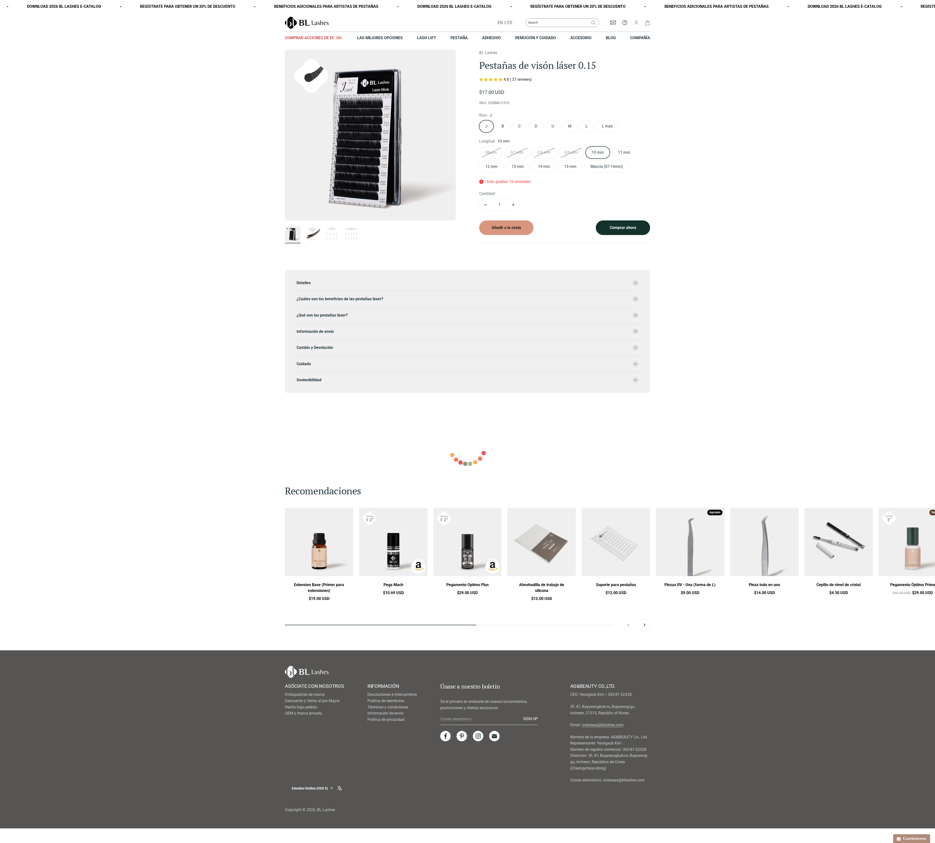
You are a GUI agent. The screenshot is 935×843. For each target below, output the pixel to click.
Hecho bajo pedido (301, 707)
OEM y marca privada (303, 713)
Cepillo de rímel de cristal (838, 584)
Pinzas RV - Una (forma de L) (690, 584)
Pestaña (459, 38)
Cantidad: (487, 193)
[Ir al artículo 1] (292, 234)
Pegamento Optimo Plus (467, 584)
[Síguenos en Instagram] (478, 736)
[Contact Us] (625, 23)
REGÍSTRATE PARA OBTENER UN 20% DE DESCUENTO (117, 6)
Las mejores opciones (380, 38)
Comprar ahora (623, 227)
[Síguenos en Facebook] (445, 736)
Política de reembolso (385, 700)
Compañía (640, 38)
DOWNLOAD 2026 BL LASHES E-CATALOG (384, 6)
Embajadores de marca (305, 694)
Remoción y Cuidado (535, 38)
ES (509, 22)
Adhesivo (491, 38)
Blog (611, 38)
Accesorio (580, 38)
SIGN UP (530, 718)
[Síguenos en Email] (494, 736)
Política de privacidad (385, 719)
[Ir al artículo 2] (312, 234)
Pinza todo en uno (764, 584)
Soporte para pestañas (616, 584)
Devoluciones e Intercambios (392, 694)
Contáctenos (913, 838)
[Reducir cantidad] (485, 205)
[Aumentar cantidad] (513, 205)
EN (500, 22)
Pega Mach (393, 584)
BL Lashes (488, 52)
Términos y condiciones (387, 707)
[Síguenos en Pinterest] (461, 736)
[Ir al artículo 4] (351, 234)
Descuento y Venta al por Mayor (312, 700)
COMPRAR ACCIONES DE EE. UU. (314, 38)
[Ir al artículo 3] (331, 234)
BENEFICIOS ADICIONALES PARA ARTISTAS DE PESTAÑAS (256, 6)
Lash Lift (426, 38)
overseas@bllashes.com (603, 725)
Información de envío (385, 713)
